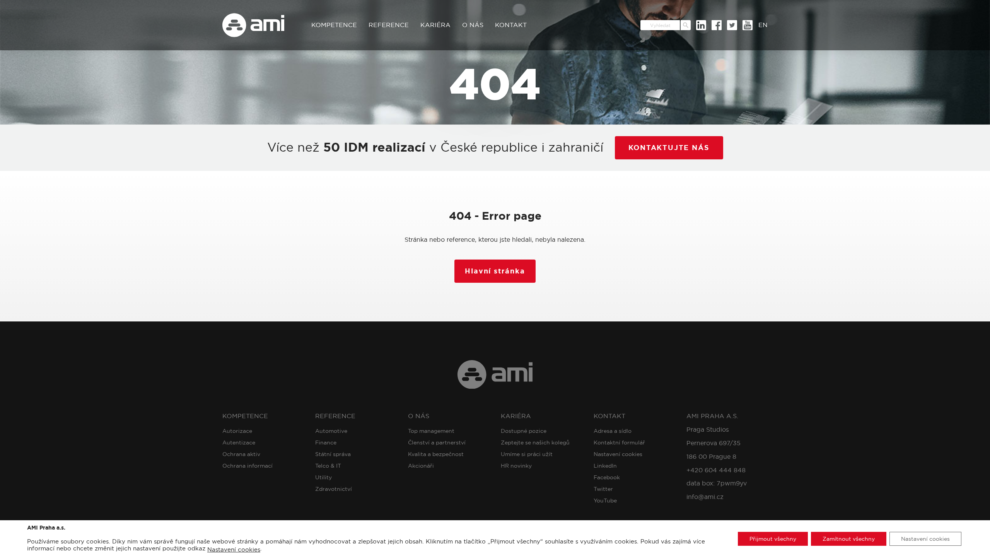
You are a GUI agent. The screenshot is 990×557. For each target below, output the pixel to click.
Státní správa (333, 454)
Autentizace (238, 442)
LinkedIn (605, 466)
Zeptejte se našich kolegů (535, 442)
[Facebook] (717, 25)
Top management (431, 431)
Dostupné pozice (523, 431)
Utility (323, 477)
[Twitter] (732, 25)
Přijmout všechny (772, 538)
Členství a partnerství (437, 442)
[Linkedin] (701, 25)
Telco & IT (328, 466)
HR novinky (516, 466)
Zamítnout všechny (849, 538)
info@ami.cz (705, 497)
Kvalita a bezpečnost (436, 454)
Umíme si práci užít (527, 454)
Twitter (603, 489)
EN (763, 25)
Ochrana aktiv (241, 454)
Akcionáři (421, 466)
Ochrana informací (247, 466)
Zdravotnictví (333, 489)
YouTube (605, 500)
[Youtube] (747, 25)
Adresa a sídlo (613, 431)
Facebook (607, 477)
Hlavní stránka (495, 271)
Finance (325, 442)
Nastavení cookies (618, 454)
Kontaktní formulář (619, 442)
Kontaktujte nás (669, 148)
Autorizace (237, 431)
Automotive (331, 431)
